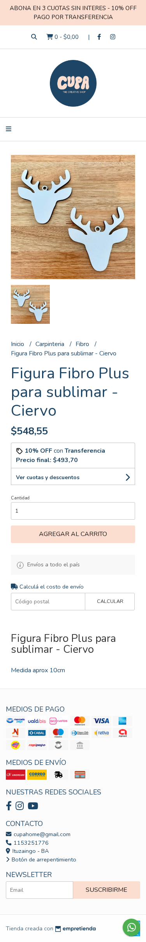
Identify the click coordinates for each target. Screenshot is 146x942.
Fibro (83, 344)
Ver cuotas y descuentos (47, 477)
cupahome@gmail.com (41, 834)
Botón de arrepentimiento (43, 859)
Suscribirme (106, 890)
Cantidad (20, 498)
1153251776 (30, 843)
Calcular (110, 601)
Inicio (18, 344)
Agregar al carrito (73, 534)
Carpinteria (50, 344)
